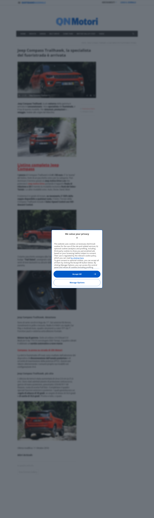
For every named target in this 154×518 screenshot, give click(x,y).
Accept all (77, 274)
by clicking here (77, 258)
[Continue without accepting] (77, 238)
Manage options (77, 282)
